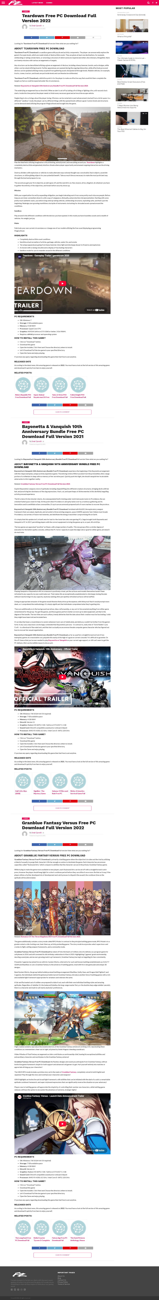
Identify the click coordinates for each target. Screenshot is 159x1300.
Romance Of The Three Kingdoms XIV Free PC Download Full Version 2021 (50, 937)
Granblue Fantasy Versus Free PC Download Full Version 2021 (45, 484)
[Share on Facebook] (31, 37)
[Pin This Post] (62, 37)
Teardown (91, 162)
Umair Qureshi (37, 26)
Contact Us (62, 1280)
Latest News (37, 3)
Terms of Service (64, 1284)
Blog (59, 1278)
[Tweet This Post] (47, 37)
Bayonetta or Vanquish (57, 640)
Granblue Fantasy (69, 1072)
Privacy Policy (63, 1282)
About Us (61, 1276)
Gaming (49, 3)
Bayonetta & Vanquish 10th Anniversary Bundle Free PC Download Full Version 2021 (54, 86)
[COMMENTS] (93, 37)
